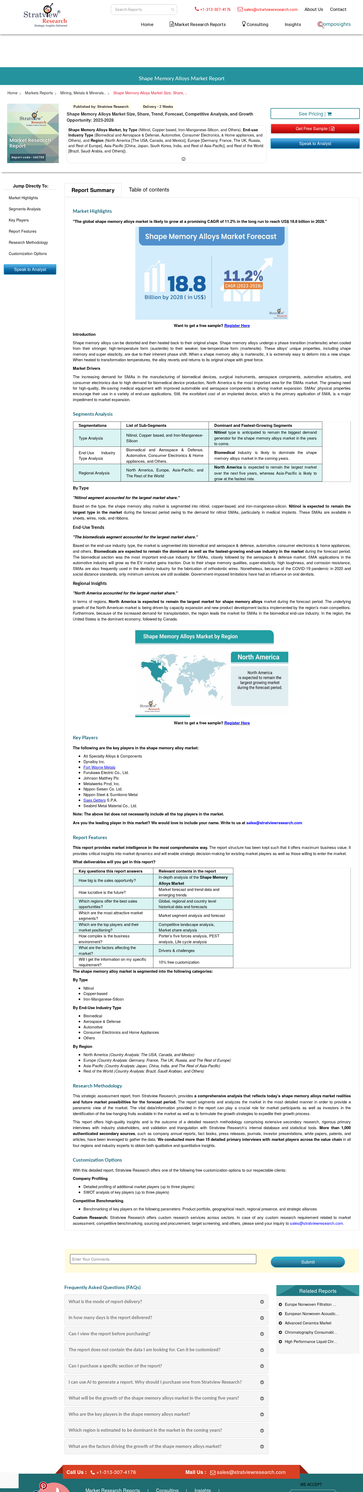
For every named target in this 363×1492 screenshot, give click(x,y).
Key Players (19, 220)
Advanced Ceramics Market (307, 1322)
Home (147, 24)
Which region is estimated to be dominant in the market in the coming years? (145, 1430)
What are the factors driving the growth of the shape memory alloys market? (145, 1446)
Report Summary (93, 190)
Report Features (22, 231)
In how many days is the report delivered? (110, 1317)
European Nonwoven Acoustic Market (315, 1313)
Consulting (257, 24)
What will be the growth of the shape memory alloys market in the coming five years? (154, 1398)
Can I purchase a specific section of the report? (115, 1366)
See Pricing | (313, 113)
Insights (293, 24)
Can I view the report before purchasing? (109, 1334)
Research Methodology (28, 242)
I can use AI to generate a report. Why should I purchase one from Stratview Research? (155, 1382)
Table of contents (149, 189)
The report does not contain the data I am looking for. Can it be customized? (145, 1350)
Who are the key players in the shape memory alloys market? (129, 1414)
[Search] (172, 9)
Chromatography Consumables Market (316, 1332)
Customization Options (28, 253)
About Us (314, 9)
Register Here (237, 325)
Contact (338, 9)
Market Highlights (23, 198)
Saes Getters (94, 800)
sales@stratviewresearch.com (271, 9)
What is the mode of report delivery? (105, 1301)
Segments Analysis (25, 209)
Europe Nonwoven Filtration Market (313, 1304)
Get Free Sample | (313, 128)
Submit (308, 1262)
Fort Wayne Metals (99, 767)
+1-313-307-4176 (215, 9)
